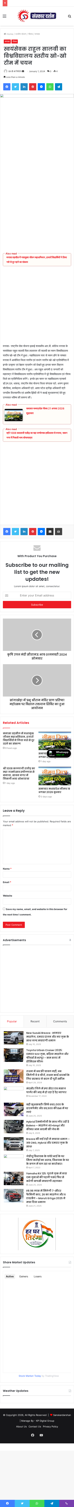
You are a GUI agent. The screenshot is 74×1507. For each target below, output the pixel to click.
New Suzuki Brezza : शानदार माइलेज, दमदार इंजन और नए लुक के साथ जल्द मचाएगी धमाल (47, 1036)
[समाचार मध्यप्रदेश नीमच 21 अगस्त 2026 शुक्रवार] (54, 741)
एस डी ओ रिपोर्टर (14, 71)
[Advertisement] (37, 206)
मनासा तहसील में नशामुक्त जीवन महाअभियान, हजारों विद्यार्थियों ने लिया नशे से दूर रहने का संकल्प (18, 738)
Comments (60, 1021)
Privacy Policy (50, 1426)
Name (7, 868)
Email (7, 882)
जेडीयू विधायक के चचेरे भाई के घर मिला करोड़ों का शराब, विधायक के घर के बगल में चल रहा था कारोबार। (47, 1160)
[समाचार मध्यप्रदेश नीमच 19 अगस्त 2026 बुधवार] (54, 776)
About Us (21, 1426)
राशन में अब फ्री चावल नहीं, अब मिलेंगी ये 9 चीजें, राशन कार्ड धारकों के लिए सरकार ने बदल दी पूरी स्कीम (48, 1075)
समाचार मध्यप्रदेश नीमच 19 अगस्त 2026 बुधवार (54, 790)
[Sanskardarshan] (37, 16)
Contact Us (35, 1426)
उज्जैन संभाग (20, 34)
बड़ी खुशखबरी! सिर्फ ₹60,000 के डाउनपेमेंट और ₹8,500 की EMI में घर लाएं (47, 1108)
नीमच (30, 34)
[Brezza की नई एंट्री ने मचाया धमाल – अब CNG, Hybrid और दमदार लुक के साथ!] (14, 1144)
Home (9, 34)
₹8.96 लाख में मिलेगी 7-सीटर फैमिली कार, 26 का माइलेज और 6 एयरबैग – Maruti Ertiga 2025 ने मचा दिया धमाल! (46, 1196)
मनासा (37, 34)
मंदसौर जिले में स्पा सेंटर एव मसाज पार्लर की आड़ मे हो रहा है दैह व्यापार (46, 1090)
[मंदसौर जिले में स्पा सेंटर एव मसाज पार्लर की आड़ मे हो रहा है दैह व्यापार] (14, 1093)
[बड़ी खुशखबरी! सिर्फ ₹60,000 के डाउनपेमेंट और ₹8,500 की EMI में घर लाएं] (14, 1109)
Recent (35, 1021)
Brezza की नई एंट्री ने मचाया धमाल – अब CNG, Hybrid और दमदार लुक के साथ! (48, 1142)
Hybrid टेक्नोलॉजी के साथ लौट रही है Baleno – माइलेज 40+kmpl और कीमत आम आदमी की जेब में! (47, 1125)
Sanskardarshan (62, 1415)
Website (7, 895)
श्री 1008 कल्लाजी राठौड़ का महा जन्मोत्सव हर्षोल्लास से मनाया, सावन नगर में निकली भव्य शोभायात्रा (19, 773)
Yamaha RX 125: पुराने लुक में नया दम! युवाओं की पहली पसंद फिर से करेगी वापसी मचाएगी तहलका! (46, 1177)
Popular (12, 1021)
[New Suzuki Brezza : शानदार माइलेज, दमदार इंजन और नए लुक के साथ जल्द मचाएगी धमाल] (14, 1038)
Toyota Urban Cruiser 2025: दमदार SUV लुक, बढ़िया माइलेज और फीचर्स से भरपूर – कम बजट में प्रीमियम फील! (47, 1055)
